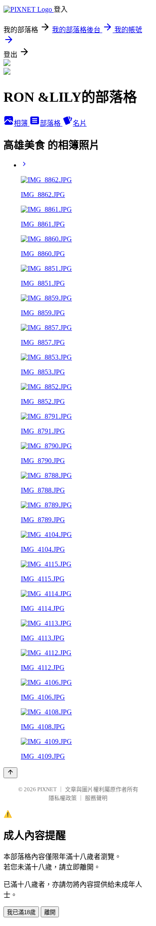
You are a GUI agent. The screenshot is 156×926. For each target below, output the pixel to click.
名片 (80, 123)
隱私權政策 (63, 798)
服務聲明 (96, 798)
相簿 (21, 123)
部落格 (51, 123)
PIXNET (47, 789)
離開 (49, 912)
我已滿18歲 (21, 912)
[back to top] (10, 772)
